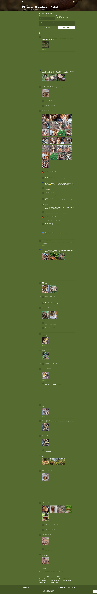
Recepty (66, 1)
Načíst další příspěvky (43, 568)
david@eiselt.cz (51, 591)
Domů (53, 1)
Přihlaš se (57, 17)
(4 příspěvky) (67, 578)
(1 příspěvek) (68, 576)
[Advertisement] (29, 27)
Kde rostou (57, 1)
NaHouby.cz (25, 1)
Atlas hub (62, 1)
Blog (74, 587)
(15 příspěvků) (56, 580)
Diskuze (70, 1)
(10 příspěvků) (55, 576)
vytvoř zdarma (65, 17)
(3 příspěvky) (43, 574)
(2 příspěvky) (67, 574)
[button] (47, 27)
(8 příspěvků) (56, 574)
